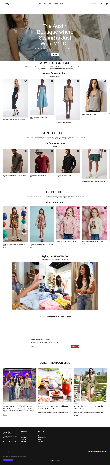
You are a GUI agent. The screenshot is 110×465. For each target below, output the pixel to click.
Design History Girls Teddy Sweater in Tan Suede (93, 241)
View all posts (54, 365)
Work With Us (40, 441)
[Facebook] (4, 441)
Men (45, 4)
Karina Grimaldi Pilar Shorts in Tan (63, 122)
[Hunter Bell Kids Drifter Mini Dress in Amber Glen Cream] (15, 224)
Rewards (22, 443)
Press (39, 435)
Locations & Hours (24, 437)
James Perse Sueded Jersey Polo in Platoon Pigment (14, 175)
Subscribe (75, 346)
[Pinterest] (13, 441)
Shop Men (55, 146)
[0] (106, 4)
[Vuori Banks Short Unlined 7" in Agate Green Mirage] (94, 164)
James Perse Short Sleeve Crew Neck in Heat (39, 175)
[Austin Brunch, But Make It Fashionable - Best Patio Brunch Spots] (55, 385)
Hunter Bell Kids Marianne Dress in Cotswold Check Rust (41, 245)
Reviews (39, 439)
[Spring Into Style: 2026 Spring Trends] (19, 385)
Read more (5, 414)
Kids (50, 4)
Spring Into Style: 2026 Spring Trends (17, 406)
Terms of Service (41, 445)
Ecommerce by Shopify (22, 456)
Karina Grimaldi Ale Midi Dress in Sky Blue (38, 117)
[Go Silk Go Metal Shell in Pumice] (94, 95)
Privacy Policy (40, 443)
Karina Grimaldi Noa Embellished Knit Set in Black (14, 119)
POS (17, 456)
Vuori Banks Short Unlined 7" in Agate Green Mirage (93, 181)
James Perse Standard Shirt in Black (64, 175)
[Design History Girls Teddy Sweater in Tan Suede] (94, 223)
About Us (62, 4)
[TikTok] (16, 441)
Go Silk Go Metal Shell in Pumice (89, 114)
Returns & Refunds (24, 441)
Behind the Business (42, 437)
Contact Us (23, 435)
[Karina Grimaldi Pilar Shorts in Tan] (68, 99)
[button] (55, 54)
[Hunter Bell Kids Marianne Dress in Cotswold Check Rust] (42, 224)
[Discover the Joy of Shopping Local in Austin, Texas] (90, 385)
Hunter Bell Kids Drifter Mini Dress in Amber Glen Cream (14, 245)
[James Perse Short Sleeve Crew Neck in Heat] (42, 161)
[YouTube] (10, 441)
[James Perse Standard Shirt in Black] (68, 161)
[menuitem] (39, 3)
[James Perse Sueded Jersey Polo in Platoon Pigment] (15, 161)
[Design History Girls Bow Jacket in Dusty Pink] (68, 222)
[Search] (103, 4)
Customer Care (24, 431)
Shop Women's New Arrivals (55, 76)
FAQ (21, 434)
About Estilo (41, 431)
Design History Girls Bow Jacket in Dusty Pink (66, 241)
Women (39, 4)
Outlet (56, 4)
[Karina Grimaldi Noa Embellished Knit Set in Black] (15, 98)
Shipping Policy (23, 439)
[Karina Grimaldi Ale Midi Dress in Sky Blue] (42, 97)
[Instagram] (7, 441)
